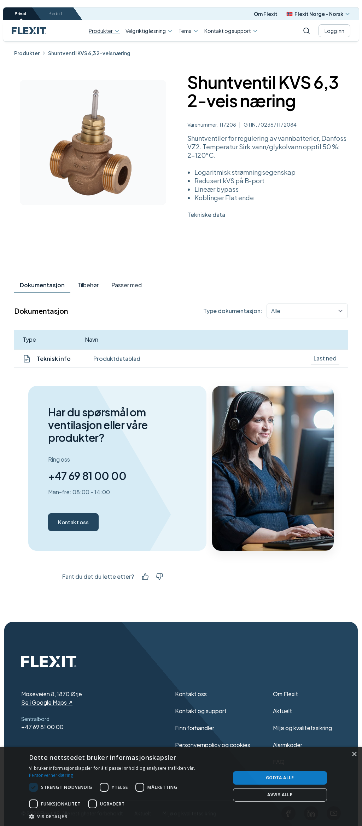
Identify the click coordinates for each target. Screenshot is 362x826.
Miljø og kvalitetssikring (302, 728)
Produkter (101, 31)
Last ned (325, 358)
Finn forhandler (194, 728)
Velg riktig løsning (145, 31)
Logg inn (334, 31)
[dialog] (181, 786)
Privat (20, 13)
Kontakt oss (73, 522)
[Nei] (159, 576)
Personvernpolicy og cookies (212, 745)
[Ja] (145, 576)
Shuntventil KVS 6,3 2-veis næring (89, 53)
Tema (185, 31)
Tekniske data (206, 214)
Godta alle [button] (280, 778)
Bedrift (55, 13)
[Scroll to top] (29, 30)
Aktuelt (282, 711)
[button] (126, 816)
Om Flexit (266, 14)
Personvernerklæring (51, 775)
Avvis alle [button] (279, 795)
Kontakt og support (227, 31)
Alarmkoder (287, 745)
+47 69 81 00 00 (87, 476)
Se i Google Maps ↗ (46, 702)
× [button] (354, 754)
